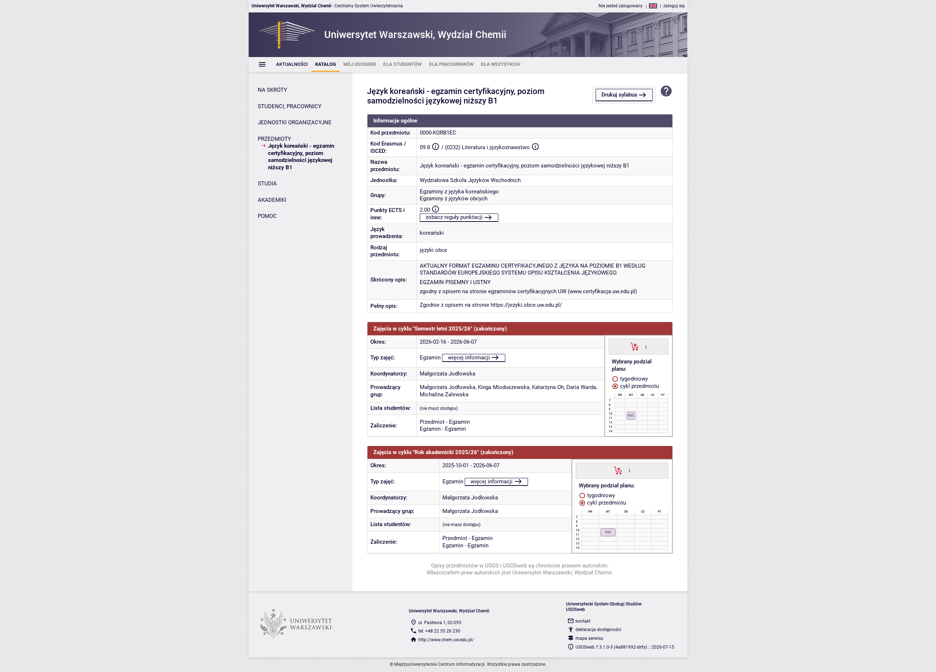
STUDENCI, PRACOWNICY (289, 106)
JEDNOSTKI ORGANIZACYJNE (295, 122)
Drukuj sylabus (619, 94)
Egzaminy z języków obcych (453, 198)
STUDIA (267, 183)
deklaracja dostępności (598, 629)
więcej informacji (469, 357)
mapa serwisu (589, 638)
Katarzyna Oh (548, 387)
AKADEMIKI (272, 200)
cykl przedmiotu (639, 386)
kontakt (582, 621)
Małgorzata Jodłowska (447, 373)
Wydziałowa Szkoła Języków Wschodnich (470, 180)
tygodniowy (633, 378)
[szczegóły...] (645, 346)
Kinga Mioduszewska (503, 387)
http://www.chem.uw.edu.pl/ (446, 639)
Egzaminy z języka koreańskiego (459, 191)
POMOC (267, 216)
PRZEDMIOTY (274, 139)
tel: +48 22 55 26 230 (439, 631)
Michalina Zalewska (444, 394)
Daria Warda (581, 387)
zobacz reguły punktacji (454, 217)
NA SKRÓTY (272, 90)
